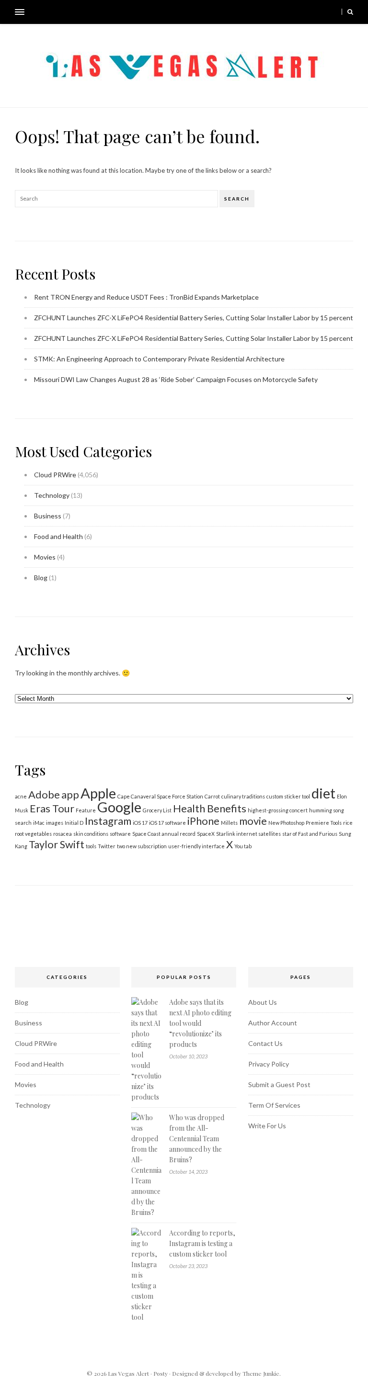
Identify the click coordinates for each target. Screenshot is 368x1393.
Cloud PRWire (55, 475)
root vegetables (33, 834)
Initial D (74, 823)
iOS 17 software (167, 823)
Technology (51, 495)
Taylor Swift (56, 844)
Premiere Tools (324, 823)
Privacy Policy (268, 1064)
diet (323, 793)
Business (47, 516)
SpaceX (206, 834)
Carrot (212, 796)
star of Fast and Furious (309, 834)
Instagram (108, 820)
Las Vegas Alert (128, 1373)
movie (253, 820)
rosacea (62, 834)
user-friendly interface (196, 846)
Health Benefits (209, 808)
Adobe (44, 794)
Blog (40, 577)
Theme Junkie (260, 1373)
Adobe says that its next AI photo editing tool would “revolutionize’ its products (200, 1023)
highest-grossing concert (278, 810)
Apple (98, 793)
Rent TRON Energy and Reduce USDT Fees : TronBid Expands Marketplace (146, 297)
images (54, 823)
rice (348, 823)
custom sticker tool (288, 796)
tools (91, 846)
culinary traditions (243, 796)
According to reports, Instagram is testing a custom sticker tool (202, 1243)
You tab (243, 846)
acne (21, 796)
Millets (229, 823)
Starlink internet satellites (248, 834)
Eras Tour (52, 808)
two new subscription (142, 846)
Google (119, 806)
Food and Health (58, 536)
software (120, 834)
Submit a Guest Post (279, 1084)
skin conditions (90, 834)
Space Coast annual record (164, 834)
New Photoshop (286, 823)
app (70, 794)
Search (237, 199)
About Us (262, 1002)
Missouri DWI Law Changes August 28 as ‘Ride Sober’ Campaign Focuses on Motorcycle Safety (176, 379)
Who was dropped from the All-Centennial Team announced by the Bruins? (196, 1138)
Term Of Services (274, 1105)
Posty (160, 1373)
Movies (45, 557)
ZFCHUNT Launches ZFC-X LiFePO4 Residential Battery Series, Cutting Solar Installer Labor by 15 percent (193, 318)
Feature (86, 810)
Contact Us (265, 1043)
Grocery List (157, 810)
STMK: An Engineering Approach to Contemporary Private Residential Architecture (159, 359)
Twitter (106, 846)
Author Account (272, 1023)
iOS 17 (140, 823)
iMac (39, 823)
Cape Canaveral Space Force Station (160, 796)
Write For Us (267, 1126)
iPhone (203, 820)
